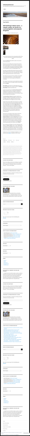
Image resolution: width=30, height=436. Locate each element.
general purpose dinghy (17, 150)
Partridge (7, 152)
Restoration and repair (8, 148)
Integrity (6, 151)
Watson (4, 154)
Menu (5, 9)
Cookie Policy (17, 434)
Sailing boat (13, 148)
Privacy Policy (5, 428)
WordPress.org (6, 402)
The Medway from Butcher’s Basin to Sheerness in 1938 (12, 341)
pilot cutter (16, 152)
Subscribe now (6, 179)
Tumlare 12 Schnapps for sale (16, 379)
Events (18, 147)
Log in (5, 261)
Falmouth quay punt (8, 150)
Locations (4, 148)
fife (11, 150)
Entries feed (6, 262)
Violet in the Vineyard (13, 232)
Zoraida (7, 154)
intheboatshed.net (8, 4)
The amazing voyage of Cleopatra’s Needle (10, 335)
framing (13, 150)
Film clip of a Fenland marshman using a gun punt (11, 329)
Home (4, 421)
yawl (5, 154)
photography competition (11, 152)
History (20, 147)
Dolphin (4, 150)
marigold (13, 151)
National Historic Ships (17, 151)
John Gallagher (9, 151)
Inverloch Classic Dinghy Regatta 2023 (10, 336)
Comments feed (6, 263)
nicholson (4, 152)
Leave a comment (11, 154)
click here (4, 363)
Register (5, 260)
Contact (4, 430)
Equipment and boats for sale (13, 147)
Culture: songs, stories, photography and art (10, 146)
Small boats (20, 148)
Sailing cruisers (17, 148)
